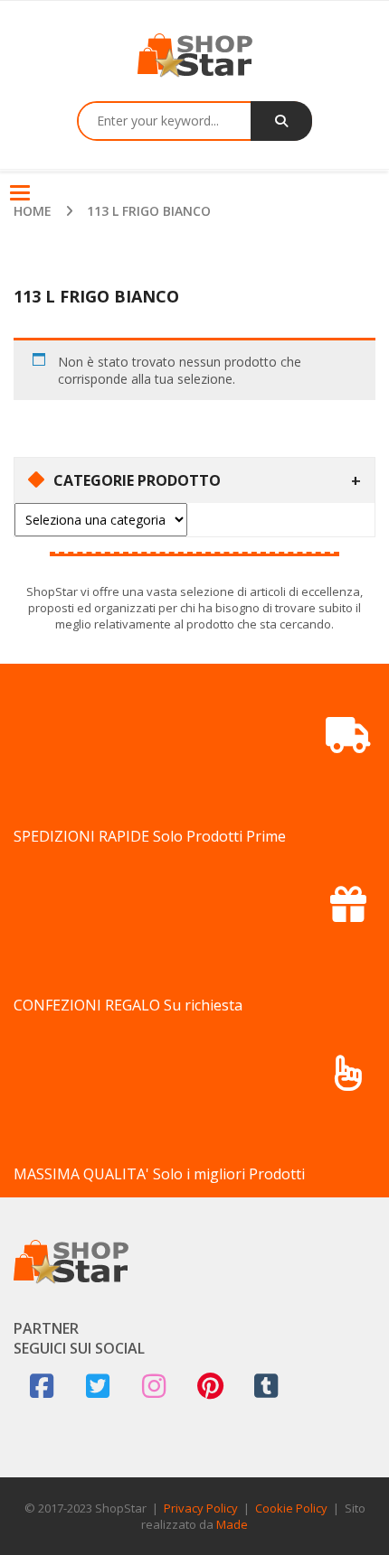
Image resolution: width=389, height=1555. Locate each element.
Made (232, 1524)
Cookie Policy (291, 1508)
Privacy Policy (201, 1508)
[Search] (281, 121)
